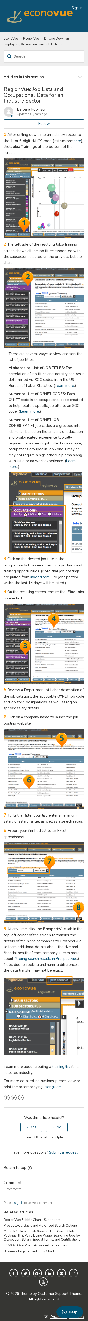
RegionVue (31, 38)
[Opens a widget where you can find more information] (69, 1312)
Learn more (64, 385)
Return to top (15, 1167)
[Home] (40, 15)
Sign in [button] (77, 7)
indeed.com (40, 577)
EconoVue (11, 38)
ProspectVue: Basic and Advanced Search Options (41, 1225)
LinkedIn (21, 1098)
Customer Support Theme (59, 1293)
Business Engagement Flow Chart (29, 1251)
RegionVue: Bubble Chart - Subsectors (32, 1219)
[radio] (31, 1127)
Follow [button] (44, 123)
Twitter (14, 1098)
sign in (18, 1203)
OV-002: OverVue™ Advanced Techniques (35, 1245)
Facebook (7, 1098)
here (77, 140)
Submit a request (63, 1152)
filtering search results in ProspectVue (45, 958)
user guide (52, 1086)
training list (61, 1066)
